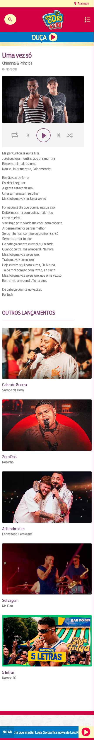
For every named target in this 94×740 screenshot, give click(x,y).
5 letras (8, 672)
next (59, 146)
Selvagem (10, 600)
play (43, 146)
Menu (87, 20)
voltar (26, 146)
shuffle (70, 146)
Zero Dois (9, 456)
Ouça (39, 37)
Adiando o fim (13, 528)
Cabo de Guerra (14, 384)
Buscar (10, 19)
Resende (83, 3)
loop (15, 146)
